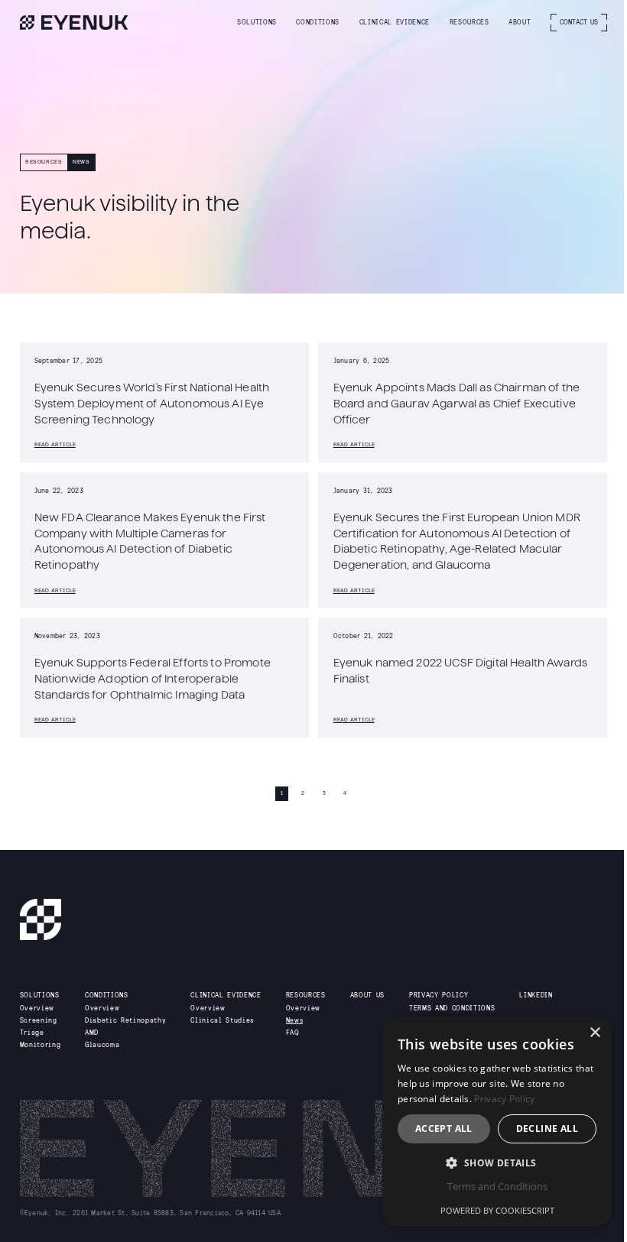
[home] (74, 22)
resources (44, 161)
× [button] (594, 1033)
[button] (257, 22)
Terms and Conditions (497, 1186)
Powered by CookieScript (497, 1210)
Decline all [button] (547, 1128)
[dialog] (497, 1122)
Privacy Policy (504, 1098)
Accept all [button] (444, 1128)
